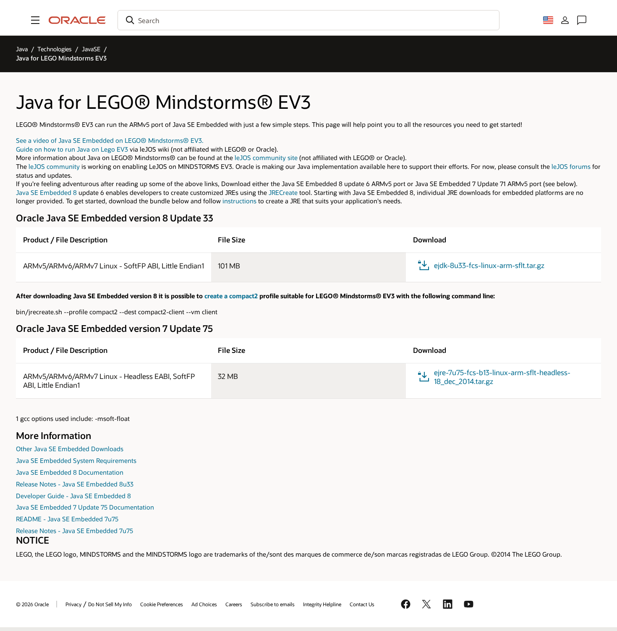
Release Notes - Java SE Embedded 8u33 (74, 484)
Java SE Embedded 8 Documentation (69, 472)
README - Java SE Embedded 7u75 (67, 519)
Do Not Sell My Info (110, 604)
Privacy (73, 604)
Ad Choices (204, 604)
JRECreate (283, 193)
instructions (239, 201)
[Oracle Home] (77, 20)
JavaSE (91, 49)
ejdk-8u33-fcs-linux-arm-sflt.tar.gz (489, 265)
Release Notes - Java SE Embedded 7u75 (74, 531)
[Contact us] (582, 20)
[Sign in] (565, 20)
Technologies (54, 49)
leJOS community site (266, 158)
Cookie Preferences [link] (161, 604)
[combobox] (308, 20)
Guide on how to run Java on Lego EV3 (72, 149)
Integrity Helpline (322, 604)
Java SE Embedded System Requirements (76, 461)
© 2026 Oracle (32, 604)
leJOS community (54, 167)
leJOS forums (571, 167)
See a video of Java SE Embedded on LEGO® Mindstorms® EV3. (110, 141)
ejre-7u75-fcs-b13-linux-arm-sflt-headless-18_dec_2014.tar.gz (502, 377)
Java (22, 49)
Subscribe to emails (273, 604)
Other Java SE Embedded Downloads (69, 449)
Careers (233, 604)
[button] (35, 20)
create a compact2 (231, 296)
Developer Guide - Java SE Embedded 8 (73, 496)
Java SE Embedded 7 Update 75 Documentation (85, 507)
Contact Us (362, 604)
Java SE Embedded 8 (46, 193)
